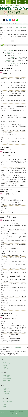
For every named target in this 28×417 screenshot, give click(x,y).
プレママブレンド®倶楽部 (7, 401)
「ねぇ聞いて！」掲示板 (10, 15)
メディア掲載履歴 (6, 376)
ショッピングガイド (6, 363)
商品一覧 (4, 362)
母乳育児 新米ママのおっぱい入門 (18, 347)
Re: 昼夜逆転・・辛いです (11, 53)
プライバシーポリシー (6, 381)
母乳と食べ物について (6, 393)
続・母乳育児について (6, 391)
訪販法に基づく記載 (6, 380)
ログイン (14, 3)
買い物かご (19, 3)
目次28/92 (19, 15)
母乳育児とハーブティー (7, 388)
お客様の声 (5, 367)
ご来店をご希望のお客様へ (7, 368)
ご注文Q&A (5, 365)
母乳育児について (6, 389)
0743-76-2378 (14, 12)
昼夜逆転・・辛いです (8, 50)
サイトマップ (5, 404)
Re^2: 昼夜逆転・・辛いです (14, 57)
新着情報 (4, 406)
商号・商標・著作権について (8, 378)
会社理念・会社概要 (6, 375)
